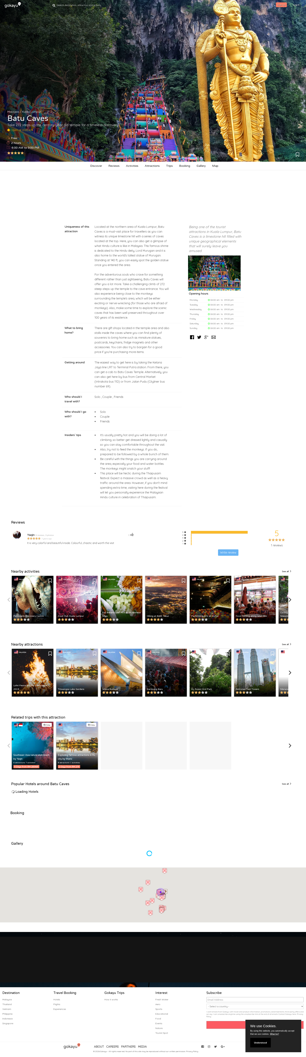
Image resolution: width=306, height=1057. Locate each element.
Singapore (7, 1023)
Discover (96, 166)
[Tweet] (199, 339)
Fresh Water (161, 999)
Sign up (281, 4)
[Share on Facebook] (192, 339)
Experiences (59, 1009)
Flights (56, 1004)
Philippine (7, 1013)
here (294, 1014)
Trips (169, 166)
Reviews (114, 166)
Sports (158, 1009)
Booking (184, 166)
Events (158, 1023)
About (99, 1046)
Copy (47, 725)
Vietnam (6, 1009)
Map (215, 166)
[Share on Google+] (206, 339)
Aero (157, 1004)
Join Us (150, 966)
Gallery (201, 166)
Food (158, 1018)
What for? (274, 1034)
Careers (112, 1046)
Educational (161, 1013)
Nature (159, 1028)
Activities (132, 166)
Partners (128, 1046)
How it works (111, 999)
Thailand (7, 1004)
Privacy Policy (192, 1051)
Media (142, 1046)
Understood (260, 1042)
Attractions (152, 166)
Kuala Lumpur (31, 112)
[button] (159, 892)
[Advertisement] (153, 195)
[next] (289, 599)
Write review (228, 552)
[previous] (9, 599)
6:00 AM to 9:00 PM (25, 147)
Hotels (56, 999)
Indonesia (7, 1018)
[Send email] (213, 339)
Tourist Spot (161, 1033)
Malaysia (13, 112)
